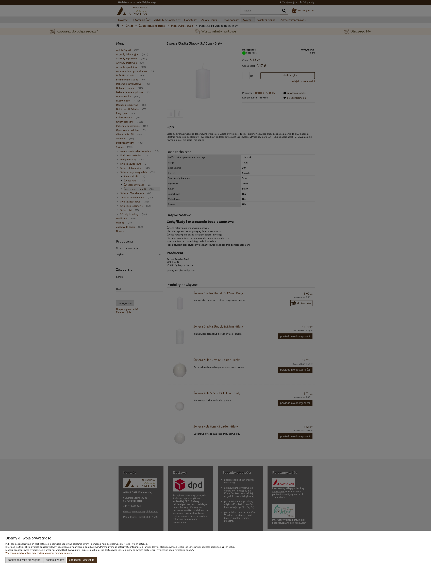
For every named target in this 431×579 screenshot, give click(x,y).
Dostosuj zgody (55, 559)
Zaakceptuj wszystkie (81, 559)
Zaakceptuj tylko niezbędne (24, 559)
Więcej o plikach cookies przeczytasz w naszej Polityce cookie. (38, 552)
